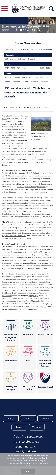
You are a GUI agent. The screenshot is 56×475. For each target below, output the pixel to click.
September (16, 81)
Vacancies (36, 427)
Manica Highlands (24, 181)
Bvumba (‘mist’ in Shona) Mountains (31, 187)
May (36, 77)
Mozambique (44, 230)
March (24, 77)
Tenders (19, 427)
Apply (11, 418)
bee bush (21, 298)
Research (31, 59)
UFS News (9, 59)
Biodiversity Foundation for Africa (25, 233)
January (8, 77)
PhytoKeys (27, 238)
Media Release (20, 59)
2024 (36, 68)
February (16, 77)
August (8, 81)
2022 (25, 68)
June (42, 77)
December (44, 81)
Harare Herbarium (31, 227)
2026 (48, 68)
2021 (19, 68)
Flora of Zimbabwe (27, 230)
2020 (13, 68)
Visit (28, 418)
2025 (42, 68)
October (26, 81)
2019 (7, 68)
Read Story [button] (5, 30)
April (31, 77)
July (47, 77)
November (35, 81)
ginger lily (33, 296)
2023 (31, 68)
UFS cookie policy (36, 461)
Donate (45, 418)
